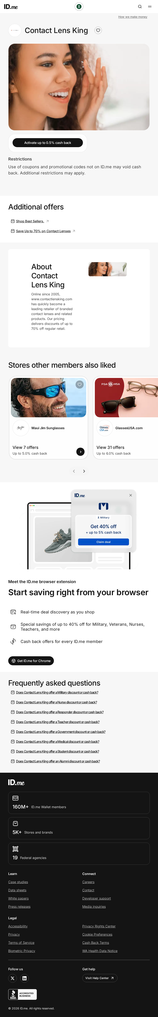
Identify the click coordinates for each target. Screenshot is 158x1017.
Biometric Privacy (21, 951)
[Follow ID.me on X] (12, 978)
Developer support (96, 898)
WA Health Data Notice (99, 951)
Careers (88, 882)
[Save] (80, 384)
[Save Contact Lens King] (98, 30)
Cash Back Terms (95, 943)
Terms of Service (21, 943)
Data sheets (17, 890)
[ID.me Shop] (13, 6)
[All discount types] (79, 6)
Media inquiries (94, 906)
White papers (18, 898)
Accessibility (18, 926)
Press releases (19, 906)
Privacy (14, 934)
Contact (88, 890)
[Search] (140, 6)
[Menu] (150, 6)
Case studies (18, 882)
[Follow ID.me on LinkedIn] (24, 978)
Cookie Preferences (97, 934)
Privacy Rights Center (99, 926)
